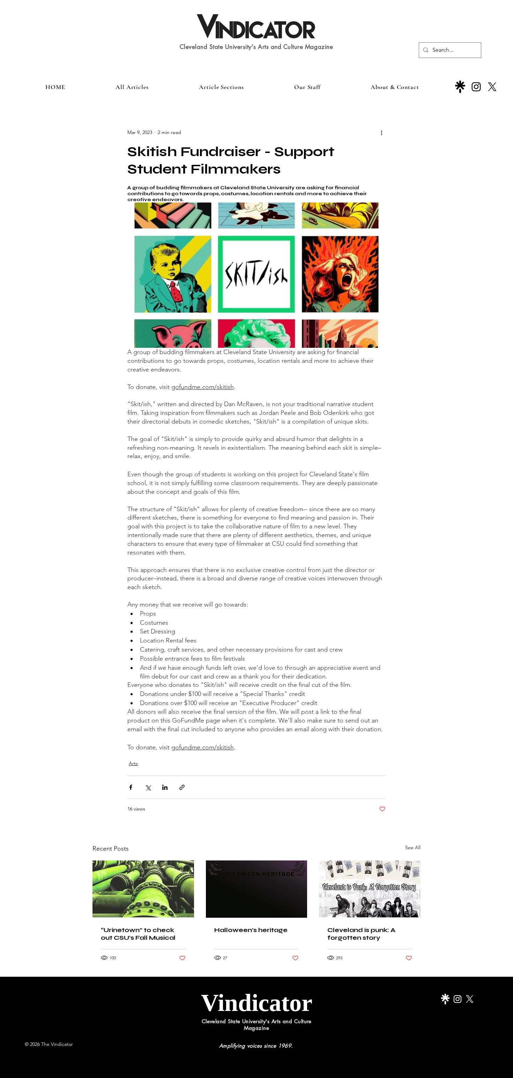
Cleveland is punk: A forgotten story (361, 933)
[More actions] (381, 132)
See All (413, 847)
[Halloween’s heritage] (256, 889)
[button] (221, 87)
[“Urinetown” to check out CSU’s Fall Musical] (143, 888)
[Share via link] (182, 787)
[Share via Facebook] (130, 787)
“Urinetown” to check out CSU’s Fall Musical (138, 933)
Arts (133, 763)
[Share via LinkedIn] (165, 787)
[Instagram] (476, 87)
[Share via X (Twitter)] (147, 787)
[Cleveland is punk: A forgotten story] (370, 888)
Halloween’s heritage (251, 930)
